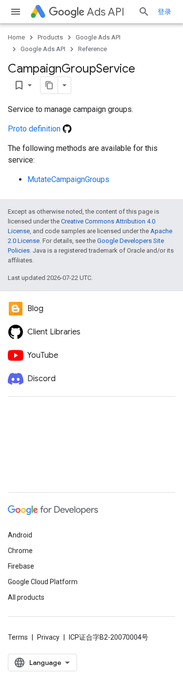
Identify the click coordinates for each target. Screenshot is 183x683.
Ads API (105, 11)
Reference (92, 49)
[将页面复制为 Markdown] (49, 85)
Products (50, 37)
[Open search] (144, 12)
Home (16, 37)
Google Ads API (98, 37)
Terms (18, 637)
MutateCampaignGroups (68, 179)
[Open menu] (15, 11)
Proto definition (35, 128)
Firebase (21, 566)
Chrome (20, 550)
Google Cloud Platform (43, 582)
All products (26, 597)
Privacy (48, 637)
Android (20, 535)
